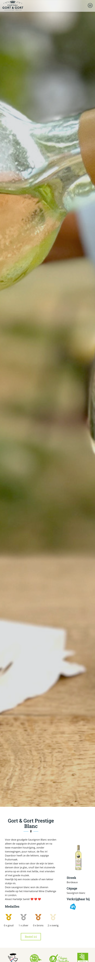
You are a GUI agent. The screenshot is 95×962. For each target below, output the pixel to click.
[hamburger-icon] (90, 6)
